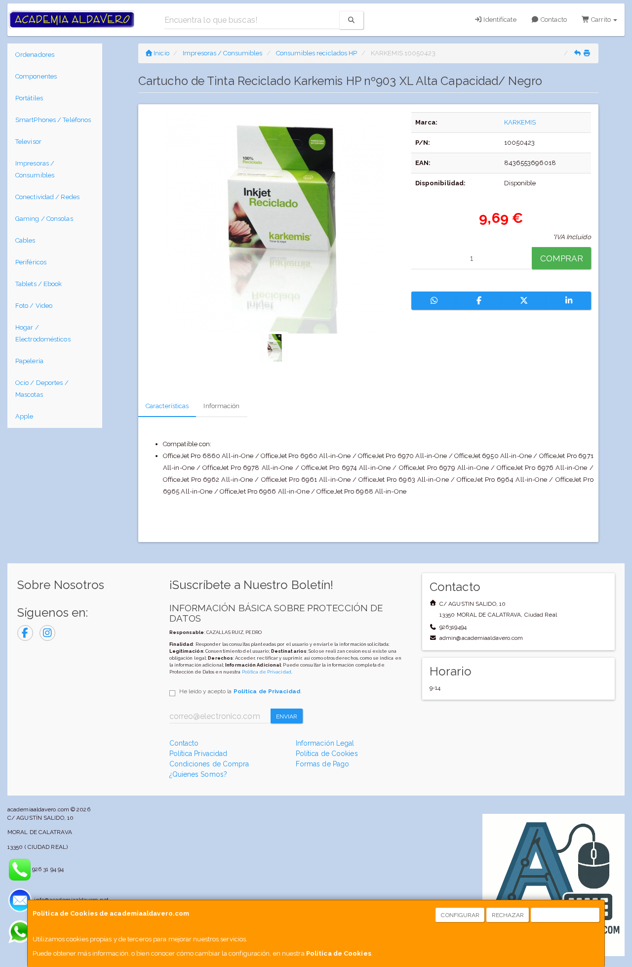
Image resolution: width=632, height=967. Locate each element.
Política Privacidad (198, 753)
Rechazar (508, 915)
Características (167, 406)
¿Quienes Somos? (198, 774)
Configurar (460, 915)
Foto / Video (33, 305)
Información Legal (325, 743)
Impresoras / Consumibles (34, 169)
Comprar (561, 258)
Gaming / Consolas (44, 218)
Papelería (29, 361)
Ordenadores (34, 54)
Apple (24, 416)
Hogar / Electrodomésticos (43, 333)
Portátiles (29, 98)
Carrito (601, 19)
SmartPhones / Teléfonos (53, 120)
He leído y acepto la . (240, 691)
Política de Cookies (338, 953)
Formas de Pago (322, 764)
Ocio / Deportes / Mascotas (42, 388)
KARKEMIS (520, 122)
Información (221, 406)
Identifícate (499, 19)
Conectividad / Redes (47, 197)
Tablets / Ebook (38, 284)
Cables (25, 240)
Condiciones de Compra (209, 764)
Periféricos (30, 262)
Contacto (553, 19)
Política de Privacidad (266, 671)
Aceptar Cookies (565, 915)
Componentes (36, 76)
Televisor (28, 141)
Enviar (287, 716)
